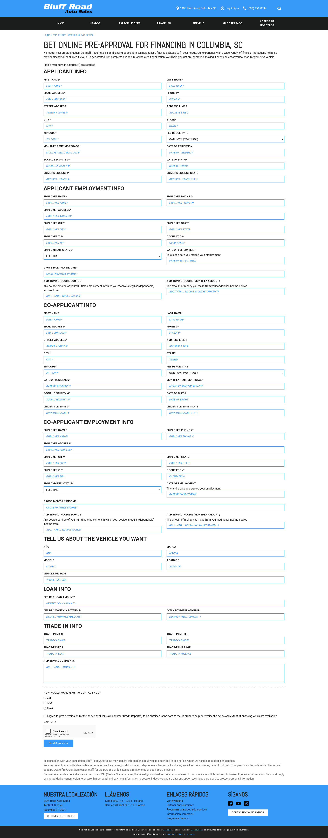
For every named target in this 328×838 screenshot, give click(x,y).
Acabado (173, 560)
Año (46, 546)
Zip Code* (50, 133)
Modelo (49, 560)
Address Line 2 (177, 339)
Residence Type (177, 133)
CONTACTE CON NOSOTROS (248, 812)
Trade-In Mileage (179, 647)
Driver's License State (182, 173)
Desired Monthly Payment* (62, 610)
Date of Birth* (177, 159)
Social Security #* (57, 159)
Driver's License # (56, 173)
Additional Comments (59, 660)
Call (49, 697)
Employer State (178, 223)
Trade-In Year (53, 647)
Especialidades (129, 23)
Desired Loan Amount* (59, 597)
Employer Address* (57, 209)
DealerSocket (197, 830)
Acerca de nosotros (267, 23)
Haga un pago (233, 23)
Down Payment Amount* (184, 610)
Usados (95, 23)
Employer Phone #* (180, 196)
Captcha (50, 721)
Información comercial (180, 814)
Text (49, 703)
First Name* (52, 79)
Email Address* (54, 93)
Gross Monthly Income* (61, 267)
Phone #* (173, 93)
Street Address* (55, 106)
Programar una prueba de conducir (187, 809)
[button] (279, 9)
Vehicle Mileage (55, 573)
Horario (138, 800)
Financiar (164, 23)
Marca (171, 546)
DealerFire (167, 830)
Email (50, 708)
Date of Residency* (57, 379)
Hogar (47, 34)
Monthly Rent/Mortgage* (62, 146)
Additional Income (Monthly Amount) (193, 281)
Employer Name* (55, 196)
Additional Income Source (62, 281)
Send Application (58, 743)
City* (47, 119)
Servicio (198, 23)
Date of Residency (179, 146)
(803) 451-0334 (122, 800)
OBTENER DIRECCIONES (60, 816)
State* (171, 119)
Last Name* (175, 79)
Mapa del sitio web (186, 834)
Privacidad (170, 834)
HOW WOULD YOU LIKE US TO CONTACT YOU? (72, 692)
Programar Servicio (178, 818)
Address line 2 (177, 106)
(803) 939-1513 (124, 805)
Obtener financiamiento (180, 805)
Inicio (61, 23)
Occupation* (175, 236)
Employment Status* (58, 249)
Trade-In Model (177, 634)
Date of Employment (181, 249)
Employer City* (54, 223)
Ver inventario (175, 800)
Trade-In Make (54, 634)
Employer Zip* (53, 236)
